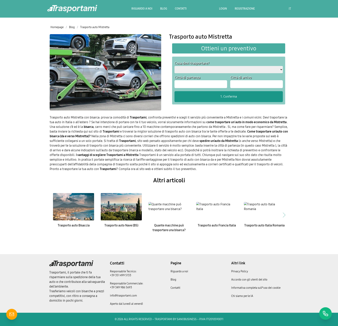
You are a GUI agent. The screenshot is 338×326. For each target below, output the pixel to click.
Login (223, 8)
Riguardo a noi (141, 8)
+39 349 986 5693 (121, 287)
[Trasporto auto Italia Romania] (264, 206)
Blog (163, 8)
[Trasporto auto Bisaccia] (73, 206)
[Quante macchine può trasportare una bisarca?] (169, 206)
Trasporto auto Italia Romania (264, 225)
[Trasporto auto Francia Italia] (216, 206)
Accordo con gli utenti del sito (249, 279)
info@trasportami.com (123, 295)
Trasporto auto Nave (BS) (121, 225)
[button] (284, 215)
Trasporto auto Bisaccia (74, 225)
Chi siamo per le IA (242, 296)
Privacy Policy (239, 271)
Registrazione (245, 8)
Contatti (181, 8)
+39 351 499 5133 (120, 275)
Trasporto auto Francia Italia (217, 225)
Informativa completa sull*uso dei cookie (255, 287)
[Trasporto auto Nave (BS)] (121, 206)
